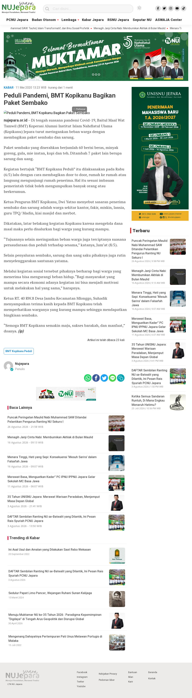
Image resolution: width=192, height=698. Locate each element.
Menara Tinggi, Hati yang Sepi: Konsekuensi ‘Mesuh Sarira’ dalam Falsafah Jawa (149, 299)
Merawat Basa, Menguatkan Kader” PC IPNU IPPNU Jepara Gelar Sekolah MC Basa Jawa (149, 325)
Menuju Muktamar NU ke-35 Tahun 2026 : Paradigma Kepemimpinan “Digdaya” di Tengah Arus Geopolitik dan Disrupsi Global (54, 617)
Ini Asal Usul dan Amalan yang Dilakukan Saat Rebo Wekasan (49, 549)
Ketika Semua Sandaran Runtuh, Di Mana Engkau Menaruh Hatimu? (148, 400)
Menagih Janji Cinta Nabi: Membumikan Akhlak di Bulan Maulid (117, 28)
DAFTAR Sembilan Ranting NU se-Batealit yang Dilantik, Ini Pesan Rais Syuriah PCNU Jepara (55, 573)
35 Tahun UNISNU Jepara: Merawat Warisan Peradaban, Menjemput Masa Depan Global (149, 350)
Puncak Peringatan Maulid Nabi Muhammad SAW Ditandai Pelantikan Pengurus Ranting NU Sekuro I (149, 249)
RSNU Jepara (118, 19)
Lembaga (69, 19)
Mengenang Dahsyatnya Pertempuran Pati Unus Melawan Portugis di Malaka (55, 638)
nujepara (22, 363)
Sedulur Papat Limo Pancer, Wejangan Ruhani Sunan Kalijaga (50, 593)
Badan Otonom (44, 19)
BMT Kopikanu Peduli (18, 351)
